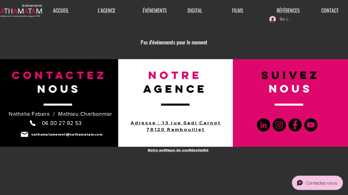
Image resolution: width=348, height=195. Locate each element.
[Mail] (24, 134)
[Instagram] (279, 125)
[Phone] (32, 123)
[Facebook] (295, 125)
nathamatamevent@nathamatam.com (66, 134)
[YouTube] (310, 125)
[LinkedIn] (263, 125)
